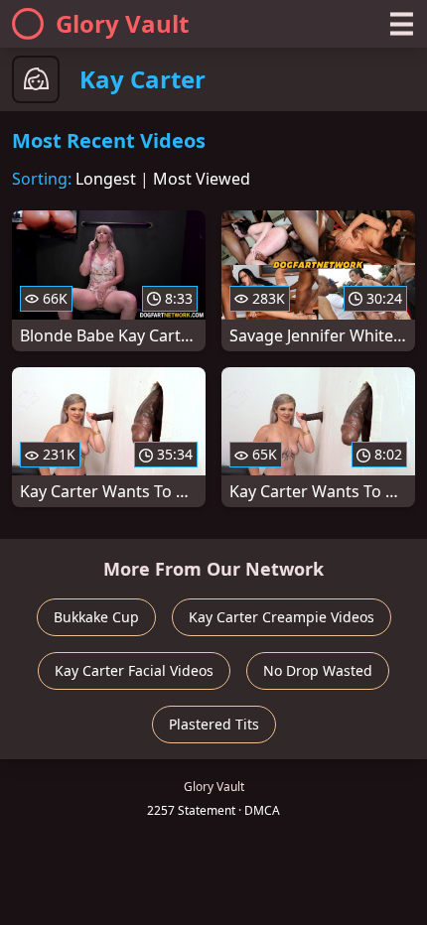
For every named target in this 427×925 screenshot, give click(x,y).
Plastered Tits (214, 724)
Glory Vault (122, 23)
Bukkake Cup (96, 616)
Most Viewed (201, 179)
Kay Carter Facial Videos (134, 670)
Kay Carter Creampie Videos (281, 616)
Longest (105, 179)
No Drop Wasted (317, 670)
